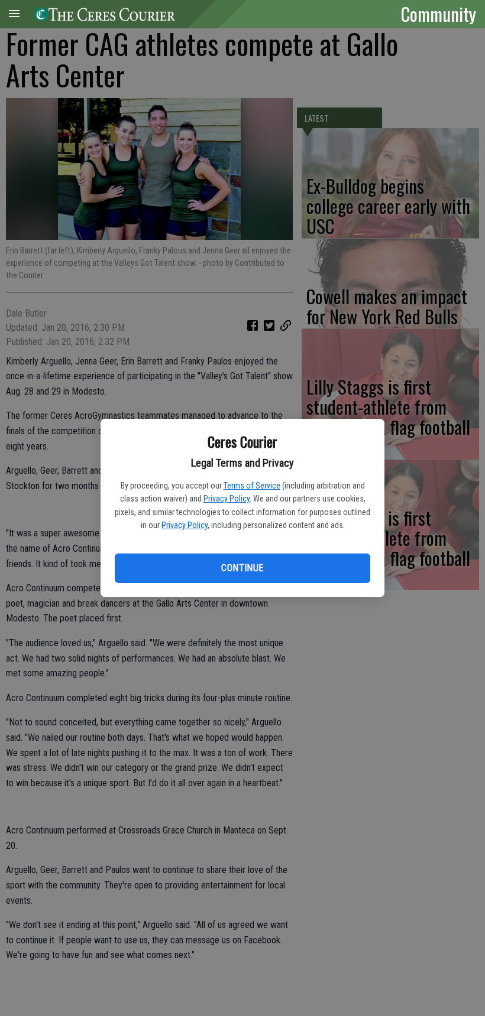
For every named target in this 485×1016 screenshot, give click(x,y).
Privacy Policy (226, 498)
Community (438, 13)
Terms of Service (252, 485)
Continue (242, 568)
